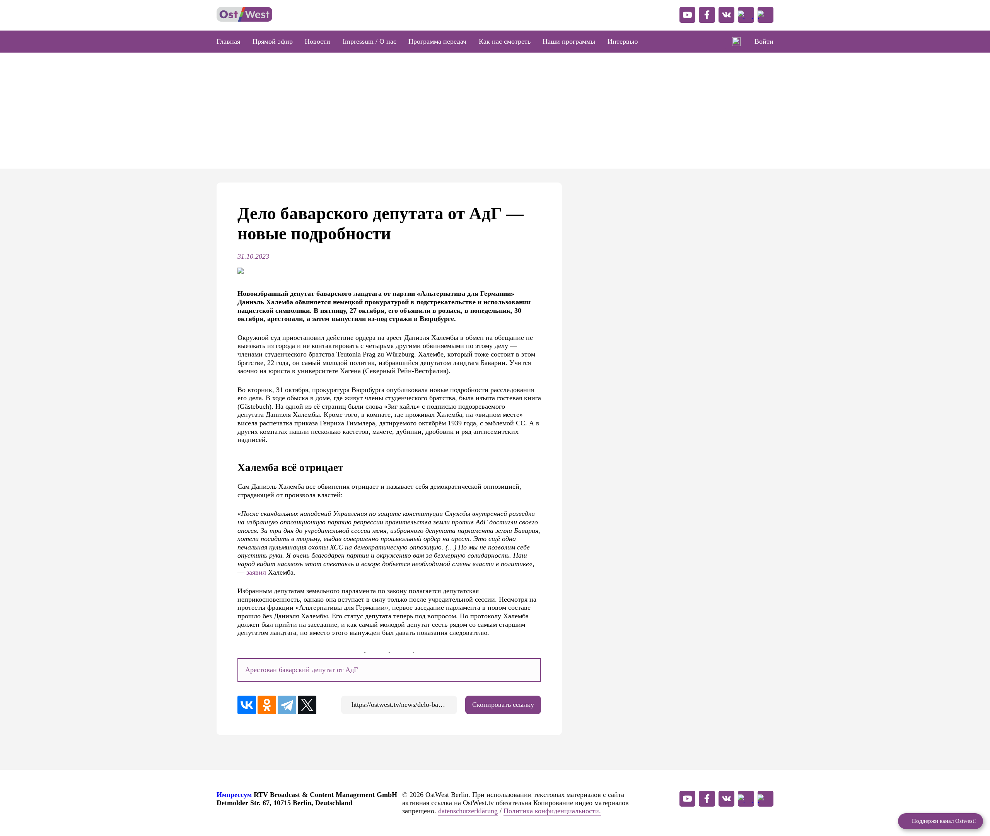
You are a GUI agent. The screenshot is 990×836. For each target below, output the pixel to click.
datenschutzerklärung (468, 811)
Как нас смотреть (505, 41)
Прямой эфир (273, 41)
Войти (763, 41)
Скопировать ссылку (503, 704)
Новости (317, 41)
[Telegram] (287, 705)
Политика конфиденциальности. (552, 811)
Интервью (623, 41)
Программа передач (437, 41)
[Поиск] (736, 41)
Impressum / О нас (369, 41)
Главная (228, 41)
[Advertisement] (495, 110)
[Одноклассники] (267, 705)
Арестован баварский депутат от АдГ (301, 670)
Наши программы (569, 41)
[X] (307, 705)
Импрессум (234, 794)
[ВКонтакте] (246, 705)
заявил (256, 572)
